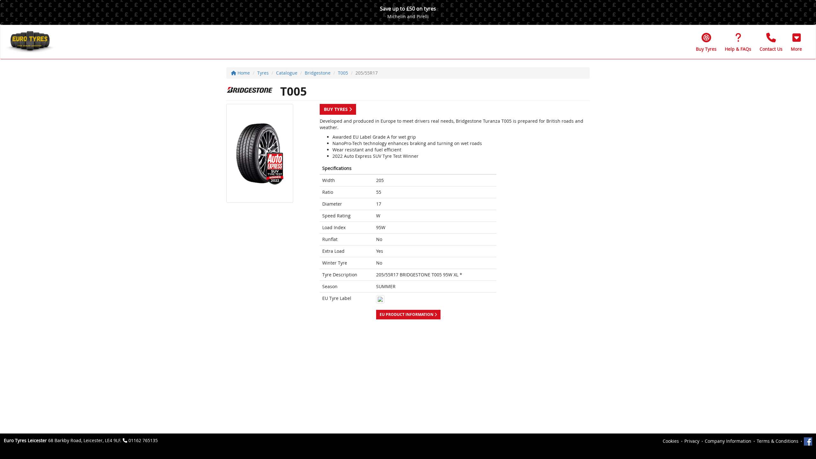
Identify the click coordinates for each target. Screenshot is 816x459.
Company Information (728, 441)
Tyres (263, 73)
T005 (343, 73)
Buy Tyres (336, 109)
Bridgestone (318, 73)
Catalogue (286, 73)
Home (243, 73)
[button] (796, 42)
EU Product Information (407, 314)
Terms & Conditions (777, 441)
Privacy (691, 441)
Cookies (671, 441)
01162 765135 (143, 440)
